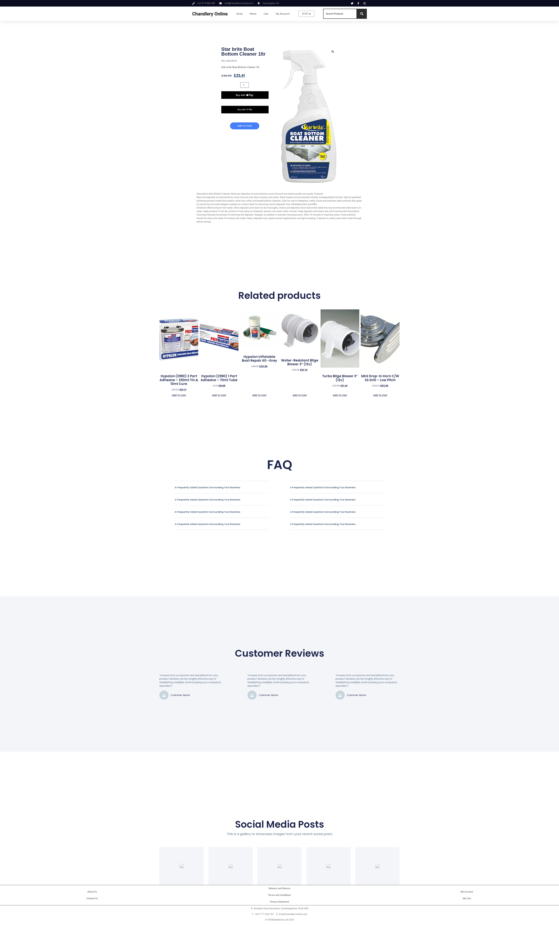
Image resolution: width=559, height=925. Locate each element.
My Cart (467, 898)
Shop (239, 13)
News (253, 13)
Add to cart (244, 125)
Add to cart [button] (179, 395)
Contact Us (92, 898)
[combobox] (340, 14)
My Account (283, 13)
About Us (92, 891)
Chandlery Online (210, 14)
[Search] (362, 14)
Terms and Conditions (279, 895)
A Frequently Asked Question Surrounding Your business (207, 487)
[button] (332, 51)
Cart (266, 13)
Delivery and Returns (279, 888)
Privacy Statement (279, 901)
